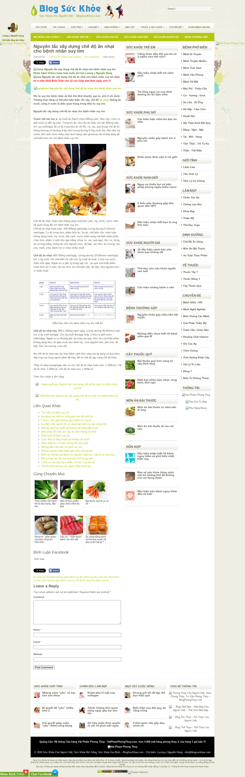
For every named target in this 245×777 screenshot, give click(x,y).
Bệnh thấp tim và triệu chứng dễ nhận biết (64, 443)
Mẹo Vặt (130, 27)
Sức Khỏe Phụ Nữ (107, 37)
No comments (92, 57)
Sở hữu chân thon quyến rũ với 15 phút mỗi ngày (103, 724)
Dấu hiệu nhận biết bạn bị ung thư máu (157, 223)
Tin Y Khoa (59, 27)
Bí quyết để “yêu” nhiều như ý (58, 709)
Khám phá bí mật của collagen (101, 694)
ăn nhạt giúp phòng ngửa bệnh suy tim (62, 577)
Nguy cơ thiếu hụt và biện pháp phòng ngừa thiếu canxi (156, 185)
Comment (38, 597)
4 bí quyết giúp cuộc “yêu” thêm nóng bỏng (57, 724)
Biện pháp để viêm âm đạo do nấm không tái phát (68, 431)
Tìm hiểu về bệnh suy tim (55, 412)
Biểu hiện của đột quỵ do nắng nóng (149, 709)
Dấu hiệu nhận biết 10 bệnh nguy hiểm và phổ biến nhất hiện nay (155, 456)
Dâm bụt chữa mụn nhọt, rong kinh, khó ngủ (157, 381)
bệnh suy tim (90, 577)
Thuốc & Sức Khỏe (152, 27)
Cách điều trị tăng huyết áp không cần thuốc (65, 439)
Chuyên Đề (176, 27)
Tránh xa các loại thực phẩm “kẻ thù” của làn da (68, 462)
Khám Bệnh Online (199, 27)
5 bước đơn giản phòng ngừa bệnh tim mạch (66, 420)
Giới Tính (77, 27)
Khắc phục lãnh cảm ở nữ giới (157, 156)
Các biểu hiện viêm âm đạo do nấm (157, 120)
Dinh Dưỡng (112, 27)
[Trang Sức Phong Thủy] (77, 388)
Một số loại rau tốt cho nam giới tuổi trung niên (67, 458)
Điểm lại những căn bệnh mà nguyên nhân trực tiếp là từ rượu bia (77, 454)
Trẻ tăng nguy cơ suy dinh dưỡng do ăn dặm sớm (154, 93)
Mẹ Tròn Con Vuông (47, 36)
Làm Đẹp (93, 27)
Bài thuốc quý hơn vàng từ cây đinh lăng (155, 362)
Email (37, 642)
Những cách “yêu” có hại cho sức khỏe (58, 694)
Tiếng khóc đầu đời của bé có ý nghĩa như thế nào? (157, 55)
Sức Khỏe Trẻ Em (79, 36)
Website (37, 654)
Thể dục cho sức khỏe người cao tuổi (156, 270)
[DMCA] (104, 772)
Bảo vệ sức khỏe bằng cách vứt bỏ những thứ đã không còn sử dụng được (155, 475)
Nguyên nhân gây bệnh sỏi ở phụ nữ (156, 139)
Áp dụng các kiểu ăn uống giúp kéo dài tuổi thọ (67, 416)
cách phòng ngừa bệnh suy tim (58, 580)
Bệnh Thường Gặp (196, 37)
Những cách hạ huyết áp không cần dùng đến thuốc (70, 427)
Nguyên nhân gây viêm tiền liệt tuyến (157, 316)
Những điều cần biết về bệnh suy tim (61, 447)
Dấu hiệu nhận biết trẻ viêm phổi (155, 74)
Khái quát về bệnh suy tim (55, 435)
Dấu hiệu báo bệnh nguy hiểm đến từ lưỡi (157, 492)
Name (37, 629)
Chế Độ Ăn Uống (58, 57)
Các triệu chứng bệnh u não (155, 287)
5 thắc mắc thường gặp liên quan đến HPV (155, 204)
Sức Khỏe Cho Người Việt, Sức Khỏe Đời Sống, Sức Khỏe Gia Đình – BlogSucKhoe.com (93, 752)
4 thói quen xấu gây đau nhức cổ (149, 724)
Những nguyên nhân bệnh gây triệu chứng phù (67, 450)
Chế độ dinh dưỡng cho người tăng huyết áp (66, 466)
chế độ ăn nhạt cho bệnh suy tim (92, 580)
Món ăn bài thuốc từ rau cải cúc (155, 427)
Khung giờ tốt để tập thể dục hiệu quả (149, 694)
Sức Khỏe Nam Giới (136, 37)
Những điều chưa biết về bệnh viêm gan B (157, 335)
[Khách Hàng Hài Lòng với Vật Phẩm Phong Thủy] (196, 394)
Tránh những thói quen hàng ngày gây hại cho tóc (102, 710)
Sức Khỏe (41, 27)
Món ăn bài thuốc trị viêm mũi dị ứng (156, 408)
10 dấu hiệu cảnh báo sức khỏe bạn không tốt (154, 251)
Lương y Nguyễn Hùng (169, 752)
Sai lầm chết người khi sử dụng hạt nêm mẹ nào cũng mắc (74, 424)
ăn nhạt (104, 99)
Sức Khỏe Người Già (166, 37)
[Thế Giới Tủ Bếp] (196, 401)
